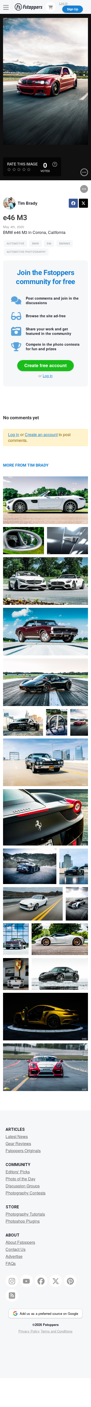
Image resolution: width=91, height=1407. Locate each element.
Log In (63, 3)
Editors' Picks (18, 1172)
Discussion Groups (23, 1186)
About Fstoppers (20, 1242)
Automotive (15, 243)
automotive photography (26, 252)
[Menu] (6, 7)
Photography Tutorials (25, 1214)
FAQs (11, 1263)
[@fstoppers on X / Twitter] (55, 1281)
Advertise (14, 1256)
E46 (49, 243)
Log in (48, 375)
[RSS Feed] (12, 1295)
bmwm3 (64, 243)
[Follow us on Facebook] (41, 1281)
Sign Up (72, 9)
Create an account (41, 434)
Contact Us (16, 1249)
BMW (35, 243)
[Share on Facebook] (73, 203)
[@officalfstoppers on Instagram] (12, 1281)
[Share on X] (83, 203)
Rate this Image (22, 163)
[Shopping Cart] (51, 7)
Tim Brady (27, 203)
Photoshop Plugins (23, 1221)
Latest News (17, 1136)
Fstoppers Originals (23, 1150)
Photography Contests (26, 1193)
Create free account (45, 365)
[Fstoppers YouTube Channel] (26, 1281)
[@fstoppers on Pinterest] (70, 1281)
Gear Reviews (18, 1143)
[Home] (28, 7)
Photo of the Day (20, 1179)
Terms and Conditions (57, 1331)
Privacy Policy (29, 1331)
